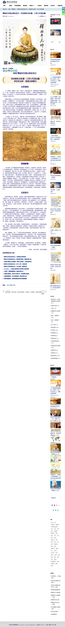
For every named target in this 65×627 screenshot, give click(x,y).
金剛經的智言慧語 (55, 345)
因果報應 (55, 531)
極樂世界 (52, 548)
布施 (52, 535)
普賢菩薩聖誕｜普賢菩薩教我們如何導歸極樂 (15, 278)
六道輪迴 (52, 524)
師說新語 (53, 327)
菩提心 (55, 559)
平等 (55, 535)
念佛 (55, 537)
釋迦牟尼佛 (12, 285)
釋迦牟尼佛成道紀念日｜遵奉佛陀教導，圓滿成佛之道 (17, 259)
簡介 (53, 308)
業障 (55, 546)
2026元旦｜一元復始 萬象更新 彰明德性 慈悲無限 (16, 269)
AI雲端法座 (59, 5)
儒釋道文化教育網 (55, 592)
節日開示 (53, 330)
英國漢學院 (54, 614)
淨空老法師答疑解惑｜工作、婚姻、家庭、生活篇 (55, 418)
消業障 (57, 548)
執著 (56, 533)
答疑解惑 (53, 333)
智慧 (52, 546)
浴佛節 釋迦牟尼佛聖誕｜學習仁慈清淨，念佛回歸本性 (18, 261)
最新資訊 (53, 350)
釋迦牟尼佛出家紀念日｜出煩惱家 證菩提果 (15, 256)
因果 (52, 531)
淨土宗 (55, 550)
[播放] (52, 23)
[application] (55, 21)
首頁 (4, 5)
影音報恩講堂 (18, 5)
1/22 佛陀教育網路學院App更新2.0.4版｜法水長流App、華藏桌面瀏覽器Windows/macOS (55, 392)
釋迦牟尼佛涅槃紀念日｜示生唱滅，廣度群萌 (15, 266)
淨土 (52, 550)
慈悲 (56, 539)
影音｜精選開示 (55, 320)
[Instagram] (9, 71)
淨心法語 (53, 324)
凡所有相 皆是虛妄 (54, 526)
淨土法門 (52, 552)
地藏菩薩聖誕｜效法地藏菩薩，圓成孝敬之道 (15, 276)
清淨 (56, 552)
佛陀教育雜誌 (54, 358)
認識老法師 (54, 305)
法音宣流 (40, 5)
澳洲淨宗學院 (54, 611)
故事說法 (53, 353)
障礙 (56, 563)
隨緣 (52, 565)
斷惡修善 (55, 544)
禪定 (58, 557)
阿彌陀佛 (52, 563)
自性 (52, 559)
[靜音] (59, 23)
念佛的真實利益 (55, 341)
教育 (52, 544)
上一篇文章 (15, 291)
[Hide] (64, 15)
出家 (8, 285)
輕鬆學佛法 (54, 355)
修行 (55, 522)
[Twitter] (11, 71)
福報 (52, 557)
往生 (58, 535)
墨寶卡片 (32, 5)
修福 (52, 522)
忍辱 (52, 537)
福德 (55, 557)
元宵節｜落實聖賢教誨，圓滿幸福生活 (13, 271)
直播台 (10, 5)
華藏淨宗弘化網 (55, 599)
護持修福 (46, 5)
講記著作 (25, 5)
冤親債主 (57, 524)
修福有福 (53, 335)
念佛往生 (52, 539)
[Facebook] (4, 71)
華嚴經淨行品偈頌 (55, 311)
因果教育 (52, 533)
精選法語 (53, 338)
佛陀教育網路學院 (55, 589)
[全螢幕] (60, 23)
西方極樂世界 (53, 561)
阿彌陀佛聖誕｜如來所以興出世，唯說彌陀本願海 (16, 273)
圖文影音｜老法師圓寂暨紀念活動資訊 (55, 301)
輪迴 (58, 561)
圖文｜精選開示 (12, 9)
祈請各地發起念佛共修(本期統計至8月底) (55, 406)
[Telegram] (16, 71)
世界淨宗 (53, 5)
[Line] (6, 71)
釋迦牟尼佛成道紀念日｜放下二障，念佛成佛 (15, 264)
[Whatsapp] (14, 71)
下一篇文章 (34, 292)
